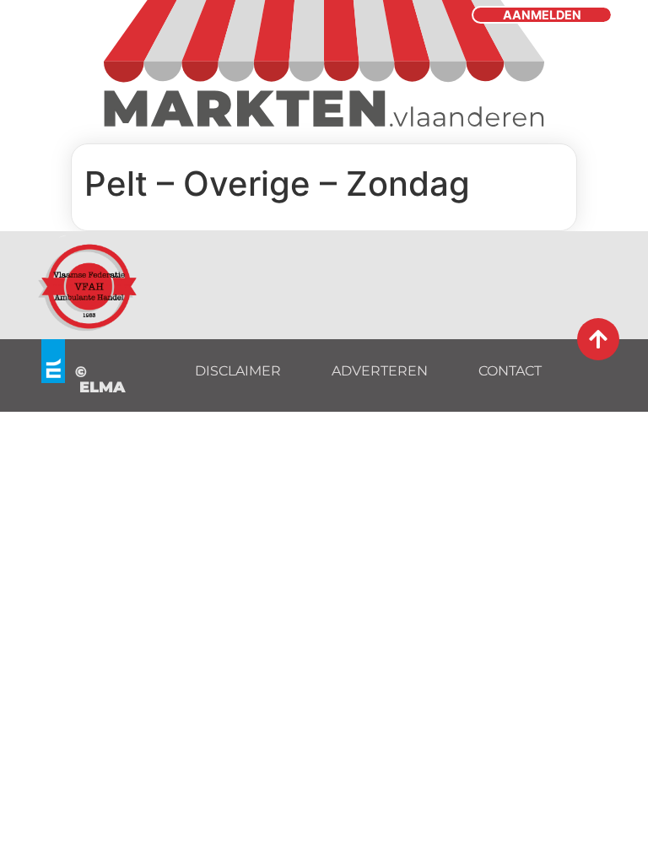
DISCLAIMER (238, 371)
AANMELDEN (542, 15)
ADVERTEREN (380, 371)
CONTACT (510, 371)
